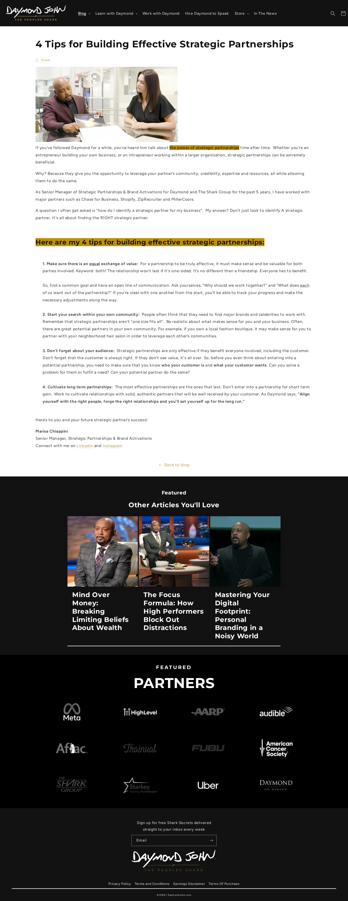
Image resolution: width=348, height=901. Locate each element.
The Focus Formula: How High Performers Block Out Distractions (173, 611)
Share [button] (45, 60)
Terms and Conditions (152, 884)
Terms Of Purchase (224, 884)
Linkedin (84, 445)
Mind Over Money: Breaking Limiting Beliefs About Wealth (100, 611)
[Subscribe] (211, 840)
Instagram (112, 445)
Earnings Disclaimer (189, 884)
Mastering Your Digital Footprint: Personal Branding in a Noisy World (242, 615)
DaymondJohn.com (180, 894)
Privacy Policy (119, 884)
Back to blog (177, 464)
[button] (84, 13)
